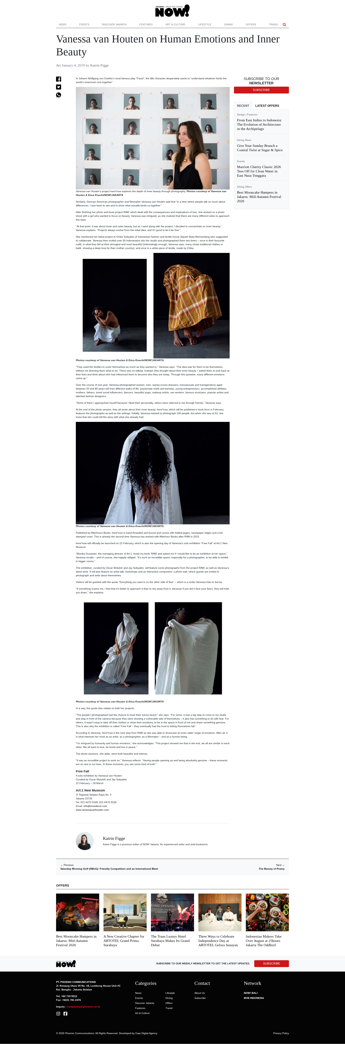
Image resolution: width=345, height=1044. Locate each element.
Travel (274, 24)
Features (146, 24)
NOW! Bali (250, 993)
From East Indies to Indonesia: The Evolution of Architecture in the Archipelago (259, 124)
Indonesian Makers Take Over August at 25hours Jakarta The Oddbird (264, 940)
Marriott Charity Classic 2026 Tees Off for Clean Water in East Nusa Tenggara (259, 171)
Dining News (244, 140)
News (62, 24)
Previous (66, 865)
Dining (228, 24)
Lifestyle (204, 24)
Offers (251, 24)
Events (84, 24)
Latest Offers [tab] (267, 105)
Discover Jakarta (114, 24)
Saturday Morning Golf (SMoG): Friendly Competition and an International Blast (109, 868)
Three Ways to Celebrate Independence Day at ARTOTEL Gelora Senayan (218, 940)
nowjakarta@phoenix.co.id (83, 1006)
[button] (284, 24)
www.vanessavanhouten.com (92, 809)
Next (280, 865)
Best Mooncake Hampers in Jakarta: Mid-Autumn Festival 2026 (259, 196)
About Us (199, 993)
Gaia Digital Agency (146, 1033)
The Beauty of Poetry (272, 868)
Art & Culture (175, 24)
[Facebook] (65, 1013)
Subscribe (200, 998)
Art (58, 65)
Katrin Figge (99, 65)
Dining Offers (244, 186)
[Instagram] (58, 1013)
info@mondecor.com (95, 806)
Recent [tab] (243, 105)
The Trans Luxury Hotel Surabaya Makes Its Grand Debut (170, 940)
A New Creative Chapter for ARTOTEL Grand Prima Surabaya (124, 940)
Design (241, 114)
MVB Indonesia (254, 998)
